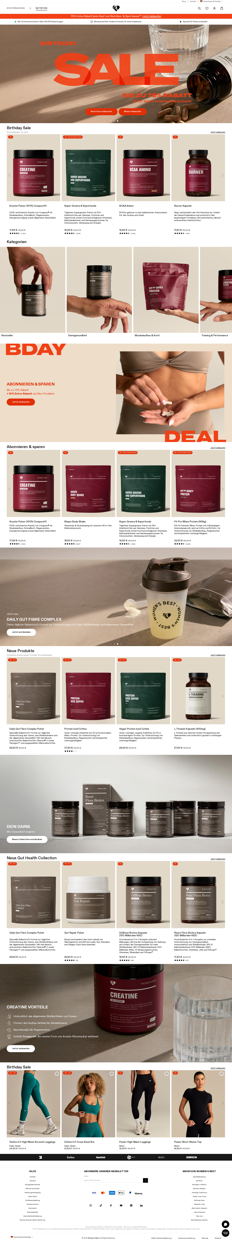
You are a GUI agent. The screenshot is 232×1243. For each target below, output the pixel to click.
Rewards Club (199, 1204)
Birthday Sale (199, 1200)
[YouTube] (121, 1205)
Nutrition (199, 1181)
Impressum (32, 1208)
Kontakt (33, 1177)
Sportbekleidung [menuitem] (16, 8)
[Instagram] (90, 1205)
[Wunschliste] (207, 8)
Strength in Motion (199, 1185)
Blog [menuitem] (184, 1)
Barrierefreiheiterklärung (33, 1216)
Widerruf (218, 1238)
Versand (33, 1181)
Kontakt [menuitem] (193, 1)
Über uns (199, 1216)
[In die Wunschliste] (57, 1074)
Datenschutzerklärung (186, 1238)
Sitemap (205, 1238)
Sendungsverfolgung (33, 1192)
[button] (211, 1)
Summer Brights (199, 1188)
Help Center (32, 1196)
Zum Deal (17, 109)
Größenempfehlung (32, 1200)
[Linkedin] (141, 1205)
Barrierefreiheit (32, 1212)
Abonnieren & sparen (199, 1208)
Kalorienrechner (33, 1204)
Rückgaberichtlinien (32, 1185)
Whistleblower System (199, 1220)
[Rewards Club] (225, 1233)
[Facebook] (111, 1205)
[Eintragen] (145, 1180)
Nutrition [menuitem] (41, 8)
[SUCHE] (199, 8)
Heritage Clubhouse (199, 1192)
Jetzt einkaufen (218, 132)
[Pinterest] (131, 1205)
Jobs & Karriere (199, 1212)
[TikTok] (101, 1205)
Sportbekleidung (199, 1177)
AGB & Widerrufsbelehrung (161, 1238)
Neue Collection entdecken (27, 839)
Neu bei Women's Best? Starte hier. (33, 1220)
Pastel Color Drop (199, 1196)
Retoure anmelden (32, 1188)
